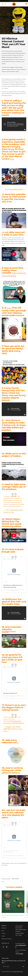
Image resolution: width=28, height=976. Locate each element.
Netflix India (13, 695)
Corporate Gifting (19, 933)
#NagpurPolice (16, 721)
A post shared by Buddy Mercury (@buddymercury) (14, 855)
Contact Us (18, 931)
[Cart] (25, 4)
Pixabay (21, 189)
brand (9, 308)
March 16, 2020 (8, 512)
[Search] (5, 4)
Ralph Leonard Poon (13, 189)
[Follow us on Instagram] (6, 947)
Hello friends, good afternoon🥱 (10, 693)
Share (3, 881)
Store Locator (18, 935)
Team (3, 930)
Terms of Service (19, 925)
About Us (4, 928)
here (12, 159)
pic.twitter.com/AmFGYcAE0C (13, 723)
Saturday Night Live (14, 589)
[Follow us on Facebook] (3, 947)
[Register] (23, 966)
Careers (3, 933)
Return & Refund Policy (20, 929)
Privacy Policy (18, 927)
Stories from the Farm (7, 938)
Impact (3, 936)
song (4, 63)
